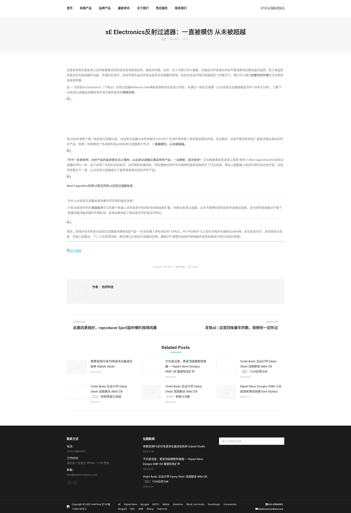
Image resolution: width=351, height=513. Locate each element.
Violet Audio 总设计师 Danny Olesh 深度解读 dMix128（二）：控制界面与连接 (108, 391)
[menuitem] (70, 8)
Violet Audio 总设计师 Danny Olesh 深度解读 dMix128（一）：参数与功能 (183, 391)
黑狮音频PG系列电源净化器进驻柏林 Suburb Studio (111, 364)
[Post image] (77, 367)
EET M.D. (168, 266)
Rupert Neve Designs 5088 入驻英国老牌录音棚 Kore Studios (260, 389)
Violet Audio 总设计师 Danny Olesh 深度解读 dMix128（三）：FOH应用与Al (258, 366)
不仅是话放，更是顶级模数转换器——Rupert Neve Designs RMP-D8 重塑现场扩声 (185, 366)
